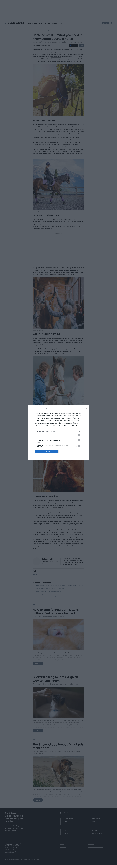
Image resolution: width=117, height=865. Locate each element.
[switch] (78, 435)
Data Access (58, 457)
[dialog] (58, 432)
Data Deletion (49, 457)
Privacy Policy (67, 457)
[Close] (86, 408)
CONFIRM (47, 451)
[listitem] (58, 431)
